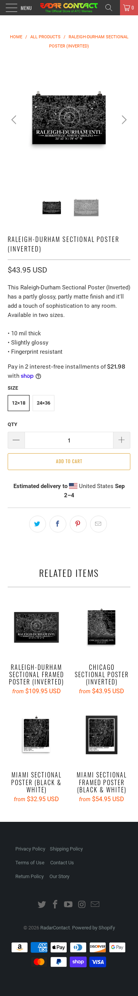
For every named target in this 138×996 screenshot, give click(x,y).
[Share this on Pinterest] (78, 524)
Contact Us (62, 862)
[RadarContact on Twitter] (42, 905)
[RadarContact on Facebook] (55, 905)
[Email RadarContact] (95, 905)
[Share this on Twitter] (37, 524)
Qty (12, 424)
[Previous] (15, 120)
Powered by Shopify (93, 928)
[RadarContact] (69, 7)
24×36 (43, 403)
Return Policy (29, 876)
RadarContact (55, 928)
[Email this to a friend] (98, 524)
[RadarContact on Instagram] (82, 905)
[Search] (111, 7)
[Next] (123, 120)
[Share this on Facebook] (57, 524)
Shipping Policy (66, 849)
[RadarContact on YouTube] (68, 905)
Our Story (59, 876)
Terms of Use (29, 862)
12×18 (18, 403)
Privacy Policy (30, 849)
